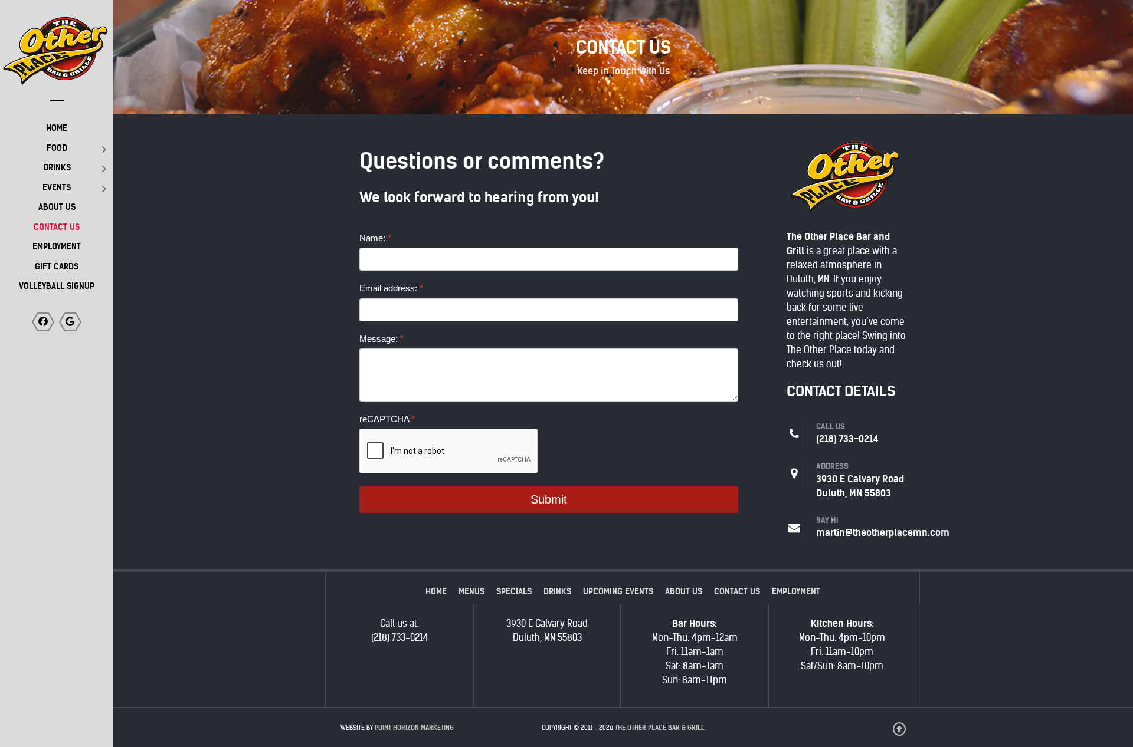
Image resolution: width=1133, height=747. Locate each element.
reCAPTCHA (387, 419)
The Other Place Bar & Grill (660, 727)
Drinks (557, 591)
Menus (471, 591)
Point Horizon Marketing (414, 727)
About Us (683, 591)
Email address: (391, 288)
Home (436, 591)
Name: (375, 238)
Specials (514, 591)
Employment (796, 591)
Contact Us (737, 591)
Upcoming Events (618, 591)
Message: (381, 339)
